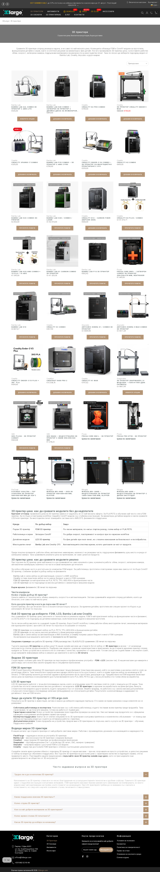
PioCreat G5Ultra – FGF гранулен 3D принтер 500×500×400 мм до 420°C (23, 493)
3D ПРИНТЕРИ (36, 11)
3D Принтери (52, 841)
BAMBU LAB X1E (18, 327)
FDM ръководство (62, 641)
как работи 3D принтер (42, 641)
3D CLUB (95, 11)
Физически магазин (137, 2)
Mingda (50, 490)
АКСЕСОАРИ (108, 11)
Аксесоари (51, 851)
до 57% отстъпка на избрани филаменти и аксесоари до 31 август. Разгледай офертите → (73, 4)
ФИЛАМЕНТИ (53, 11)
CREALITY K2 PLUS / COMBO (130, 218)
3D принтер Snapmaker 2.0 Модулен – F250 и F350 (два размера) (131, 382)
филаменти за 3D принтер (64, 637)
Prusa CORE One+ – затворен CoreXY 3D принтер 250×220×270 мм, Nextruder (131, 273)
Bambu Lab (15, 105)
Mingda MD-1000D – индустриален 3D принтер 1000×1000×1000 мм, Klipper (96, 493)
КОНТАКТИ (79, 15)
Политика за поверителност (128, 847)
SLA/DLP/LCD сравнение (84, 641)
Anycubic (85, 325)
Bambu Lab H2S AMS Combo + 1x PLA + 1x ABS (26, 272)
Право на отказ (123, 851)
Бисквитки (121, 844)
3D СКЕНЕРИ (36, 15)
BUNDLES (72, 11)
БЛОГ (67, 15)
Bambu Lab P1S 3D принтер (95, 271)
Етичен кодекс (123, 857)
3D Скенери (51, 844)
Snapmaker (121, 379)
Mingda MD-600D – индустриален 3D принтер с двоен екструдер (132, 493)
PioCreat (14, 490)
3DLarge (5, 21)
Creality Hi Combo (56, 327)
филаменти (120, 552)
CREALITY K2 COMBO (126, 162)
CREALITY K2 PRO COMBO (93, 107)
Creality (85, 105)
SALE (85, 11)
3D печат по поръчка (47, 587)
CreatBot (50, 379)
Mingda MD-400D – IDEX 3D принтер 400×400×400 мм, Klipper (60, 493)
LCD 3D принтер (42, 539)
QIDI (13, 434)
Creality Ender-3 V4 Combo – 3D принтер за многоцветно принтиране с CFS (97, 164)
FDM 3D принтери (21, 580)
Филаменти (51, 847)
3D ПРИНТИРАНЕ (53, 15)
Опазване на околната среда (129, 854)
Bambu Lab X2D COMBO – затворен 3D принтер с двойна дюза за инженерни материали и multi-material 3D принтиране (62, 111)
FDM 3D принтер (43, 529)
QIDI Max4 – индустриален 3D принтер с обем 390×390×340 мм (62, 438)
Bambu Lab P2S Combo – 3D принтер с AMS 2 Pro (60, 163)
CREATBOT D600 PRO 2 (57, 380)
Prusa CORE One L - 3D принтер (97, 436)
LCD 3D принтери (20, 583)
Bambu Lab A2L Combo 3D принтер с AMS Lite (24, 108)
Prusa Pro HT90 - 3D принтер (132, 436)
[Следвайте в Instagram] (7, 4)
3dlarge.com (43, 870)
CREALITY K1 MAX (90, 380)
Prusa (119, 270)
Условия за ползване (126, 841)
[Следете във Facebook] (3, 4)
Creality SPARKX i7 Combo (24, 162)
